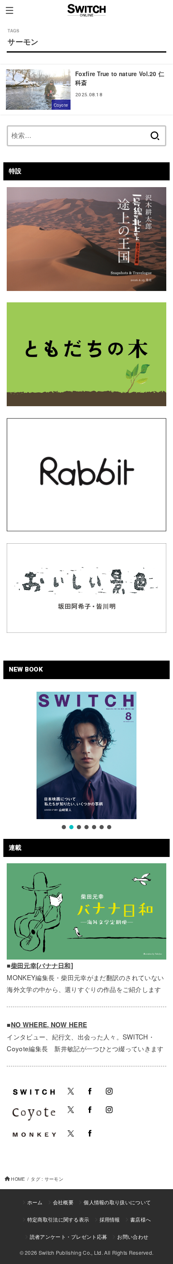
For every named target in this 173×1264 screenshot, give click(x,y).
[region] (86, 761)
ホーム (35, 1202)
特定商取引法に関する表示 (58, 1219)
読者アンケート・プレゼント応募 (68, 1236)
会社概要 (63, 1202)
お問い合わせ (132, 1236)
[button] (64, 827)
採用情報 (110, 1219)
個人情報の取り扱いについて (117, 1202)
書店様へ (140, 1219)
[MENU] (9, 10)
